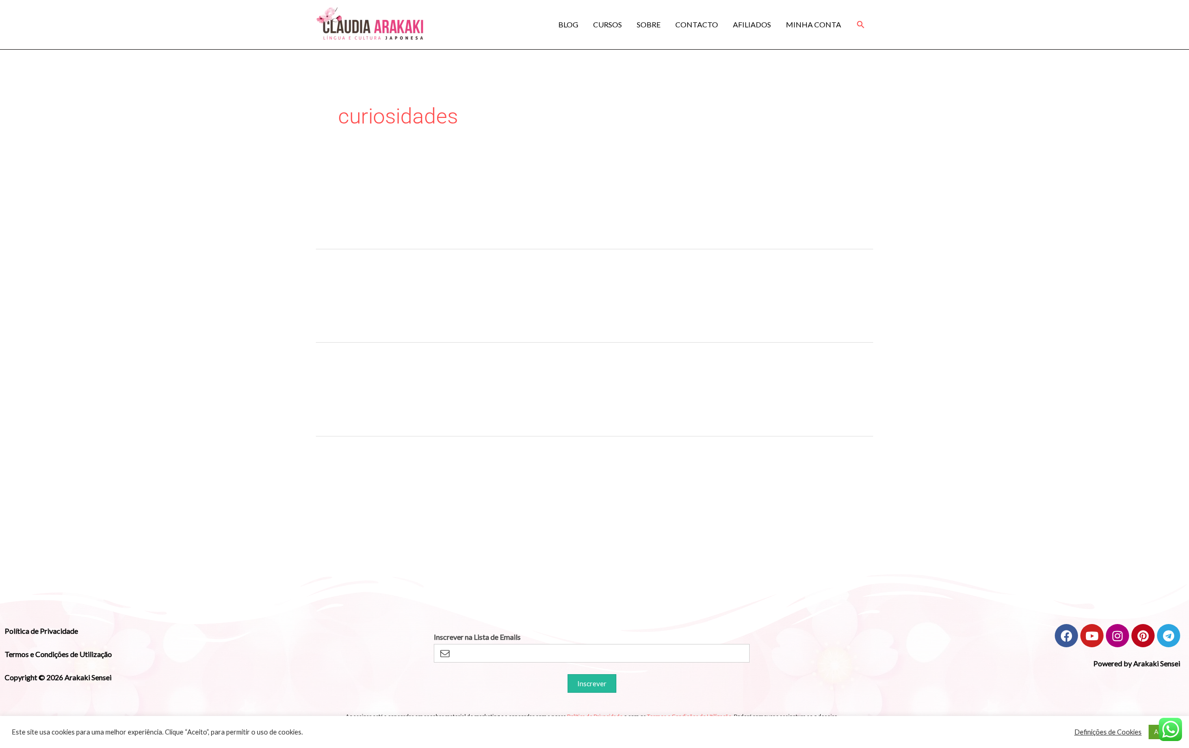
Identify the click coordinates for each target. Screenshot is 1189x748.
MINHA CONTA (813, 24)
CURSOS (607, 24)
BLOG (568, 24)
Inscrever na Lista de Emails (477, 637)
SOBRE (648, 24)
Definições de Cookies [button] (1108, 732)
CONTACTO (696, 24)
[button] (861, 25)
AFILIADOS (752, 24)
